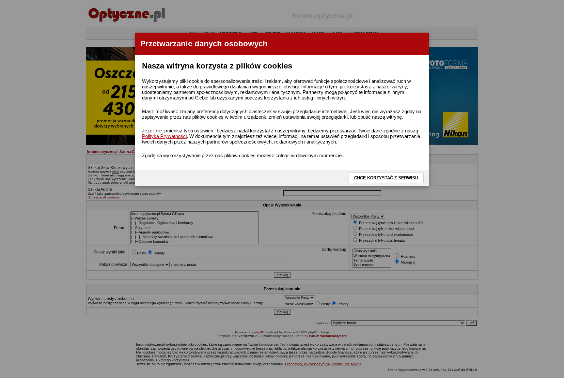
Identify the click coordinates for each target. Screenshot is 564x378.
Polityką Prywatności (164, 136)
